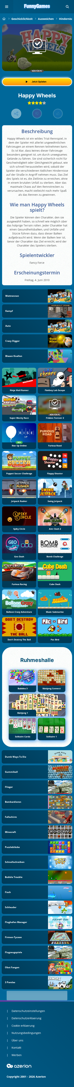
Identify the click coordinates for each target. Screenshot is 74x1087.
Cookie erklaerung (23, 1025)
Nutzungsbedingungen (26, 1033)
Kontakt (16, 1047)
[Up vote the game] (58, 114)
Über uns (17, 1040)
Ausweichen (46, 19)
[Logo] (37, 6)
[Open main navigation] (6, 6)
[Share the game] (16, 114)
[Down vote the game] (37, 114)
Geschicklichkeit (22, 19)
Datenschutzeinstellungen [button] (28, 1011)
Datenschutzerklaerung (26, 1018)
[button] (67, 6)
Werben (17, 1055)
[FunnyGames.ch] (4, 19)
